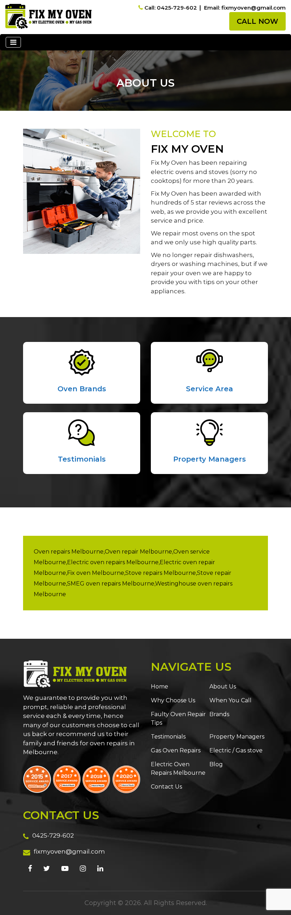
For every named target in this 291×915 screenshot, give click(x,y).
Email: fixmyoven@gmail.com (245, 7)
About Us (222, 686)
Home (159, 686)
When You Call (230, 700)
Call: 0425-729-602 (170, 7)
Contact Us (166, 786)
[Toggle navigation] (13, 42)
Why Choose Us (173, 700)
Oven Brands (81, 389)
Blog (216, 764)
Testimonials (82, 459)
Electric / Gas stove (236, 750)
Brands (219, 714)
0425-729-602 (53, 835)
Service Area (209, 389)
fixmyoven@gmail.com (69, 851)
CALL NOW (257, 21)
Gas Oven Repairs (176, 750)
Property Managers (209, 459)
